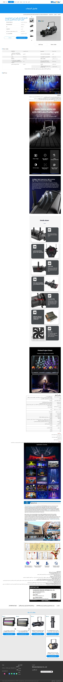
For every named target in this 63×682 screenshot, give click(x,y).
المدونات (19, 670)
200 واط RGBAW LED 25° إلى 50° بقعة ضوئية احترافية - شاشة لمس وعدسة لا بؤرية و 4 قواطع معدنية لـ (52, 631)
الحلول (19, 672)
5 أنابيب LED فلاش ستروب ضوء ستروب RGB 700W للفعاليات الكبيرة (23, 631)
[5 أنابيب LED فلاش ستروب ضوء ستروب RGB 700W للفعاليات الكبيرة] (23, 622)
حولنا (19, 666)
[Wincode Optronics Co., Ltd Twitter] (7, 673)
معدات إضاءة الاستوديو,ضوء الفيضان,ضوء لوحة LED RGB (45, 605)
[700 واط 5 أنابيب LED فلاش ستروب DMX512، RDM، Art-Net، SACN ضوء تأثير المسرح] (9, 622)
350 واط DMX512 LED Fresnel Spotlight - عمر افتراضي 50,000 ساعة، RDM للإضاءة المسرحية (53, 653)
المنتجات (55, 14)
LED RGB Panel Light (13, 605)
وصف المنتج (41, 44)
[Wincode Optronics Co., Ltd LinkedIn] (4, 673)
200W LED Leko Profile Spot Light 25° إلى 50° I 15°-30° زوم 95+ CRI (38, 631)
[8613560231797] (16, 673)
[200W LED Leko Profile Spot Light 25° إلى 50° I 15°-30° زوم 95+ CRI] (38, 622)
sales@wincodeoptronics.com (46, 671)
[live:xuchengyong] (14, 673)
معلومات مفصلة (53, 44)
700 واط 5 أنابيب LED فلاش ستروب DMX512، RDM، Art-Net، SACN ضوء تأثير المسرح (9, 631)
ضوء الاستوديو (51, 14)
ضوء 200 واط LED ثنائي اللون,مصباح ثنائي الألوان (26, 605)
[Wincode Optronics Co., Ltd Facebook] (9, 673)
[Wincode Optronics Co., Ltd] (56, 2)
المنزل (59, 14)
